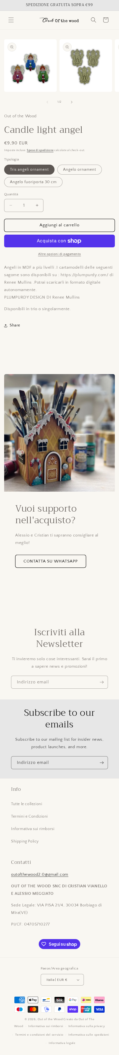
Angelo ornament (79, 169)
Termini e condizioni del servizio (39, 1034)
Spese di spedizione (40, 150)
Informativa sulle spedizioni (88, 1034)
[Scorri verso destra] (72, 102)
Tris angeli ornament (29, 169)
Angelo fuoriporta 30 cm (33, 182)
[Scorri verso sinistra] (47, 102)
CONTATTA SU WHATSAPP (51, 561)
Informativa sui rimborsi (32, 829)
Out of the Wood (50, 1019)
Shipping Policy (25, 841)
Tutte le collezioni (26, 804)
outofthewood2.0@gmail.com (39, 874)
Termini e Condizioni (29, 816)
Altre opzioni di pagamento (59, 254)
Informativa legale (62, 1043)
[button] (11, 20)
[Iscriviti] (101, 682)
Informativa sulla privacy (86, 1026)
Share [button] (15, 325)
